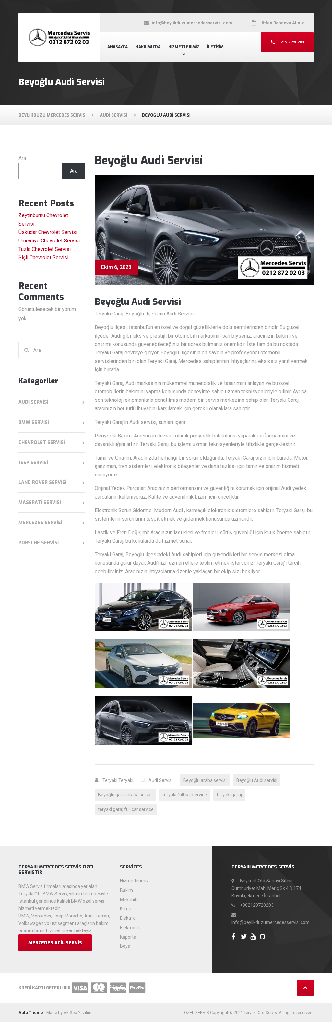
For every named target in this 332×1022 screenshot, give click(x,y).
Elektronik (130, 927)
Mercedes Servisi (40, 523)
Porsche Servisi (38, 543)
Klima (125, 908)
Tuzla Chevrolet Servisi (44, 249)
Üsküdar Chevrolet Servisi (47, 232)
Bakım (126, 890)
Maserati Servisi (39, 502)
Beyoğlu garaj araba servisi (125, 794)
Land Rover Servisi (42, 482)
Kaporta (128, 937)
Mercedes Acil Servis (55, 943)
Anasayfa (117, 47)
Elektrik (127, 918)
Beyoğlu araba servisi (205, 780)
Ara (22, 158)
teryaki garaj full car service (126, 809)
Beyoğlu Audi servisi (256, 780)
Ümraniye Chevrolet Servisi (49, 241)
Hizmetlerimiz (183, 47)
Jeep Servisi (33, 463)
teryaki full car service (184, 794)
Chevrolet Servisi (41, 442)
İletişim (215, 47)
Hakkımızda (148, 47)
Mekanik (128, 899)
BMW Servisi (33, 422)
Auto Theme (30, 1012)
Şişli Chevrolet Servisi (43, 257)
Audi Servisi (160, 780)
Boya (125, 946)
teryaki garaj (229, 794)
